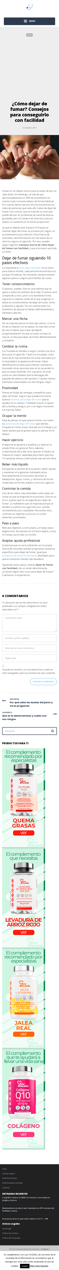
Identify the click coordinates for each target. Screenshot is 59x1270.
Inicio (4, 1169)
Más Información (39, 1265)
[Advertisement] (29, 67)
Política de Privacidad (11, 1238)
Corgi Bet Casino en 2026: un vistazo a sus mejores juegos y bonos (26, 1198)
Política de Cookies (10, 1233)
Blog (29, 35)
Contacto (6, 1187)
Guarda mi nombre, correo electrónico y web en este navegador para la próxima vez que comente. (28, 671)
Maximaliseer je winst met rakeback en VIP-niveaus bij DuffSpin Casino (28, 1209)
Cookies (45, 1249)
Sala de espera (8, 1173)
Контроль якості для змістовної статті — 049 (25, 1219)
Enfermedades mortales (12, 1183)
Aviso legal (6, 1228)
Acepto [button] (25, 1266)
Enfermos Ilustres (9, 1178)
